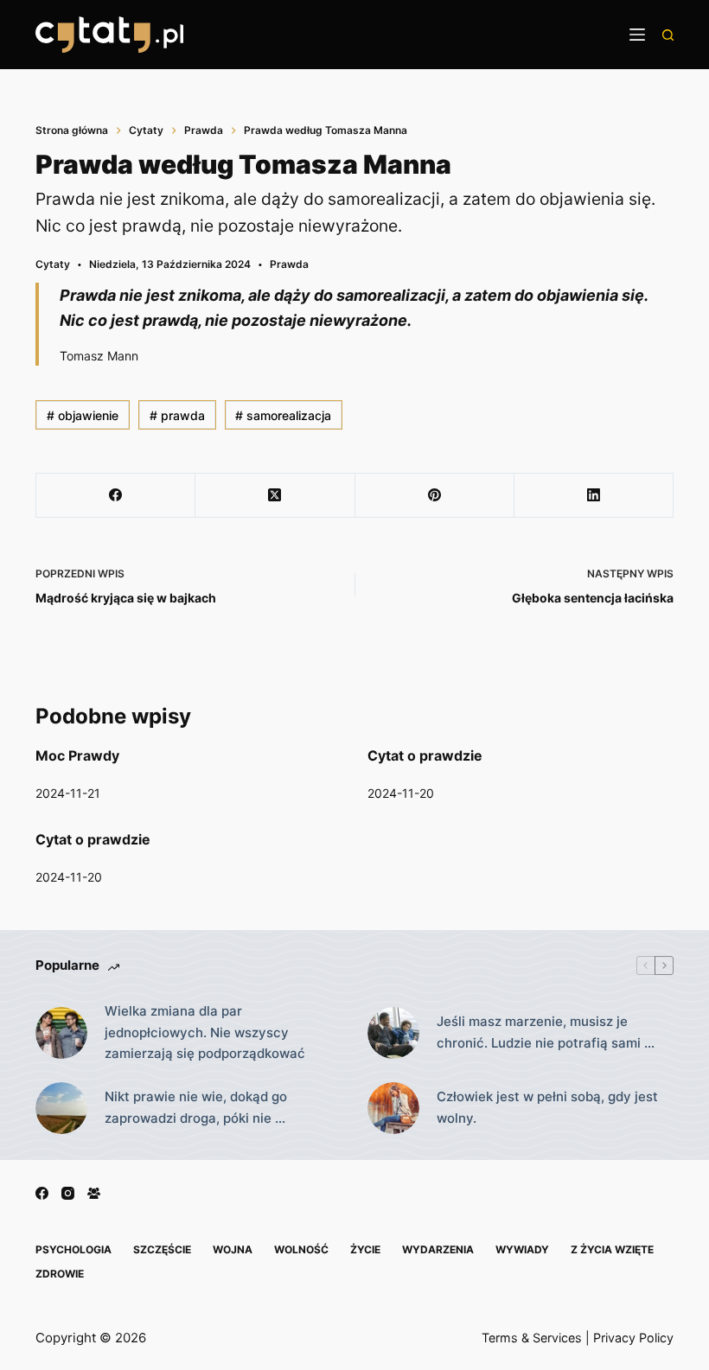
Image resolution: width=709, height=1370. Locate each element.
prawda (177, 415)
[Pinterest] (434, 496)
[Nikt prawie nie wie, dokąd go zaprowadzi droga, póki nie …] (61, 1108)
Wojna (232, 1249)
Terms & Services (532, 1337)
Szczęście (162, 1249)
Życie (365, 1249)
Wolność (301, 1249)
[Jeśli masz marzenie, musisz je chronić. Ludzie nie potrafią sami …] (393, 1033)
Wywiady (522, 1249)
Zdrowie (59, 1273)
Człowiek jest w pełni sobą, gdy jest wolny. (547, 1107)
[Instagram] (67, 1193)
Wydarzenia (438, 1249)
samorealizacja (283, 415)
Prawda (289, 264)
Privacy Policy (633, 1337)
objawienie (82, 415)
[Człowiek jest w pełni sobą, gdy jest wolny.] (393, 1108)
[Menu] (637, 34)
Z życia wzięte (612, 1249)
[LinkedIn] (594, 496)
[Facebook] (115, 496)
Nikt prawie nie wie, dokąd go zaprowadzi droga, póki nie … (196, 1107)
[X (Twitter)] (274, 496)
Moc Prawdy (77, 755)
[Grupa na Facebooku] (93, 1193)
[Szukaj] (668, 35)
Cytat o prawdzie (424, 755)
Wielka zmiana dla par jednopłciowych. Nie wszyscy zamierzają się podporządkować (205, 1032)
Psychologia (73, 1249)
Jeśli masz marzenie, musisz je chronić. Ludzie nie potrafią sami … (546, 1032)
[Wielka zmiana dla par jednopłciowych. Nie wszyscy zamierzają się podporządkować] (61, 1033)
